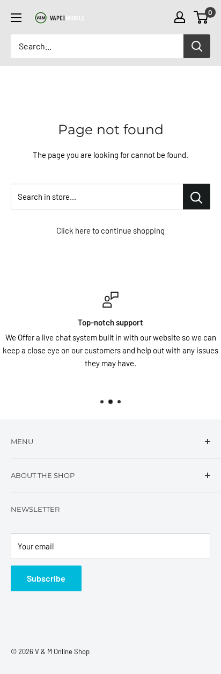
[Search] (196, 46)
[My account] (179, 17)
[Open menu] (16, 17)
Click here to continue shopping (110, 230)
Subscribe (46, 578)
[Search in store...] (196, 196)
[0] (201, 17)
